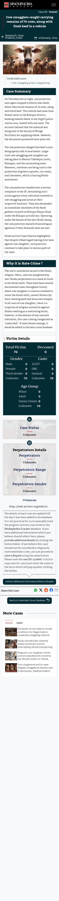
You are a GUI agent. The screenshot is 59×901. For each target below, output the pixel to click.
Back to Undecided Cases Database (27, 600)
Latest (20, 623)
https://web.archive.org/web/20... (29, 506)
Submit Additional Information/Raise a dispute (29, 581)
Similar (9, 623)
